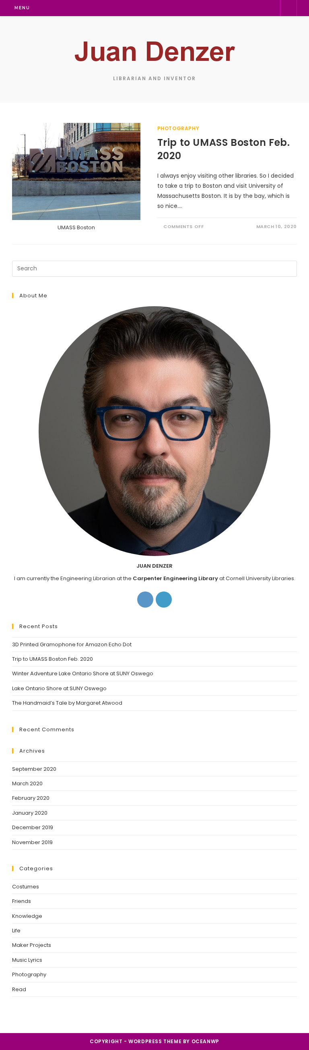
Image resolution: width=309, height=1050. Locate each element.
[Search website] (288, 8)
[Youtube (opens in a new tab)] (270, 8)
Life (16, 930)
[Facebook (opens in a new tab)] (219, 8)
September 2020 (34, 769)
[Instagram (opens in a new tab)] (232, 8)
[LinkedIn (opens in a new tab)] (244, 8)
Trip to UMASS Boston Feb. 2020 (52, 659)
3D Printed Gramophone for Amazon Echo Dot (72, 644)
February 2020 (30, 798)
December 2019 (32, 827)
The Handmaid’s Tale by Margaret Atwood (67, 703)
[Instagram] (145, 599)
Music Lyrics (27, 960)
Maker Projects (31, 945)
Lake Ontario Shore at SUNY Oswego (59, 688)
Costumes (25, 886)
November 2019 (32, 842)
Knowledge (27, 916)
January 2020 (29, 813)
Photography (178, 128)
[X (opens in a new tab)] (206, 8)
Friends (21, 901)
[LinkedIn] (164, 599)
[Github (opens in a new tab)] (257, 8)
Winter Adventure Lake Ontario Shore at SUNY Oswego (82, 673)
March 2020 (27, 783)
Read (19, 989)
